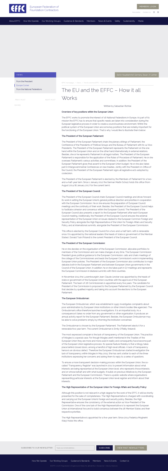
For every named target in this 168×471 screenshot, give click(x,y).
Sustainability (129, 21)
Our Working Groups (51, 21)
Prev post (20, 100)
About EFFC (14, 21)
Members (91, 21)
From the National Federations (29, 89)
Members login (148, 7)
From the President (24, 81)
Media (140, 21)
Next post (50, 100)
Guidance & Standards (74, 21)
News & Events (105, 21)
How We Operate (31, 21)
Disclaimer (100, 466)
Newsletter (136, 12)
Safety (117, 21)
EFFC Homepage (68, 83)
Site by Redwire (111, 466)
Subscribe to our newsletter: (37, 448)
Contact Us (147, 12)
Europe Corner (22, 85)
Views (79, 83)
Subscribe (104, 448)
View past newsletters (130, 448)
